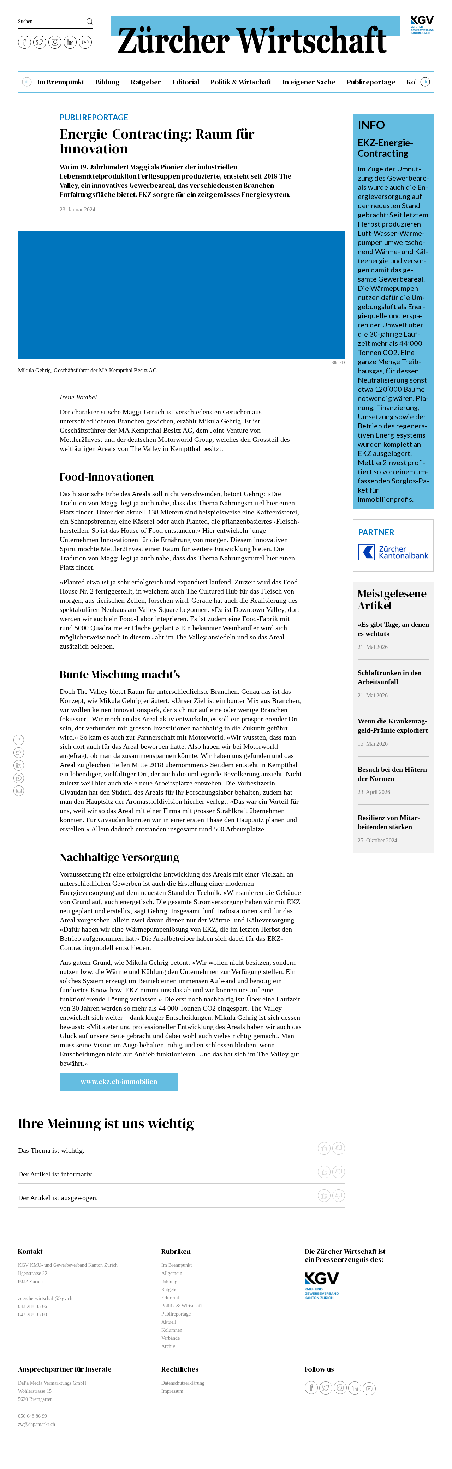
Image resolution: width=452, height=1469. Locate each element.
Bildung (108, 82)
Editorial (185, 82)
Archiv (168, 1346)
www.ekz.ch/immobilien (119, 1081)
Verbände (170, 1338)
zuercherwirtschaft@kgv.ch (45, 1298)
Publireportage (371, 82)
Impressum (172, 1391)
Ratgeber (146, 82)
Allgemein (171, 1273)
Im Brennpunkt (60, 82)
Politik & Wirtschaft (241, 82)
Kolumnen (171, 1330)
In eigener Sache (309, 82)
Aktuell (168, 1322)
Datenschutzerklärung (182, 1383)
